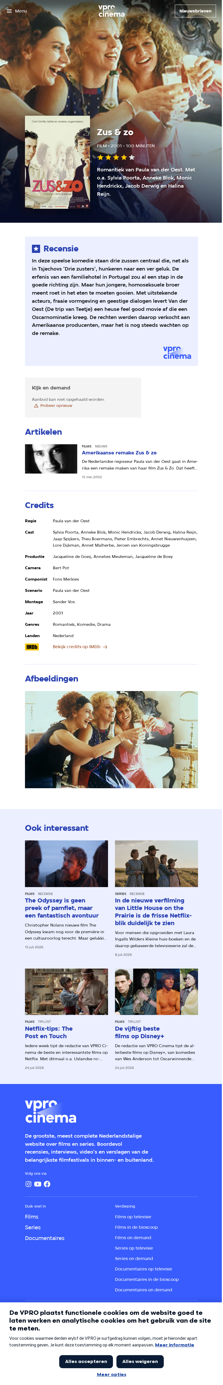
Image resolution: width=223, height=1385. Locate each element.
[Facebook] (47, 1184)
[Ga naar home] (111, 11)
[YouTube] (37, 1184)
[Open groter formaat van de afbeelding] (111, 739)
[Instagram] (28, 1184)
